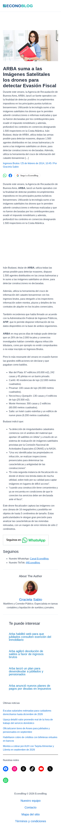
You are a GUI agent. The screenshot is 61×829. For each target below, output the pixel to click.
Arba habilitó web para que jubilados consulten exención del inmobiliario (30, 636)
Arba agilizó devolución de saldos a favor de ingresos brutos (26, 654)
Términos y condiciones (30, 821)
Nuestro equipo (31, 800)
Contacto (30, 807)
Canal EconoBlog (39, 558)
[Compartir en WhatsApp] (5, 175)
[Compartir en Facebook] (10, 175)
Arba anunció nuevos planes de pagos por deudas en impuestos (30, 687)
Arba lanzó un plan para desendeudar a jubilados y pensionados (26, 671)
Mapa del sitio (30, 814)
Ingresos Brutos (11, 163)
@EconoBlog (33, 562)
